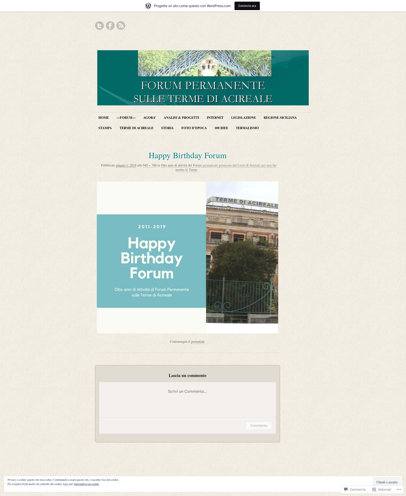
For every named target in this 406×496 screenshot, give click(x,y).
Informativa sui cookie (86, 484)
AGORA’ (149, 117)
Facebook (110, 25)
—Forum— (126, 117)
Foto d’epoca (194, 127)
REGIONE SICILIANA (280, 117)
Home (103, 117)
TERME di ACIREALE (136, 127)
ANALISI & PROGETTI (181, 117)
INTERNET (215, 117)
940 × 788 (149, 165)
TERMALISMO (247, 127)
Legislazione (243, 117)
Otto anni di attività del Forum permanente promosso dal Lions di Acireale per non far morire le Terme (218, 167)
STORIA (167, 127)
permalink (197, 341)
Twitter (99, 25)
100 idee (221, 127)
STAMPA (105, 127)
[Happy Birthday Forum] (187, 331)
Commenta (258, 425)
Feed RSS (120, 25)
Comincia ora (247, 6)
